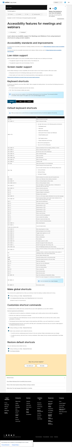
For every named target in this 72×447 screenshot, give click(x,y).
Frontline (39, 413)
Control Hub (17, 421)
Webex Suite (17, 401)
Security (17, 419)
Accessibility (50, 410)
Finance (38, 408)
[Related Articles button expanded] (64, 377)
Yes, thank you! (30, 365)
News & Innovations (50, 423)
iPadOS (29, 101)
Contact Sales (62, 405)
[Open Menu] (69, 2)
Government (39, 406)
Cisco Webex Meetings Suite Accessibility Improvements (19, 381)
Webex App (6, 404)
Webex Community (50, 418)
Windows (12, 101)
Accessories (28, 414)
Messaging (6, 410)
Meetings (6, 406)
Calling (5, 408)
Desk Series (28, 405)
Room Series (28, 407)
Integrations (50, 408)
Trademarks (56, 436)
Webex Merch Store (63, 411)
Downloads (50, 401)
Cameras (28, 403)
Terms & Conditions (39, 436)
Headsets (28, 401)
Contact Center (17, 415)
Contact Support (62, 403)
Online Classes (49, 406)
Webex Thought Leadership (62, 409)
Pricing (5, 402)
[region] (16, 443)
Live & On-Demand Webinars (50, 415)
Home (7, 7)
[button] (65, 2)
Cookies (51, 436)
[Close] (31, 441)
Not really (42, 365)
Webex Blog (61, 407)
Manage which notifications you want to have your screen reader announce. (23, 77)
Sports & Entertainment (40, 411)
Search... (56, 2)
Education (39, 402)
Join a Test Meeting (50, 404)
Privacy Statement (46, 436)
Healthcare (39, 404)
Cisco (60, 401)
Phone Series (27, 412)
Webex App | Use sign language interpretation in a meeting (19, 388)
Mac (20, 101)
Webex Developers (50, 421)
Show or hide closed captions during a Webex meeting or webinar (21, 384)
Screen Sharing (6, 413)
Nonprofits (39, 415)
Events (16, 412)
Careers (60, 413)
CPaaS (16, 417)
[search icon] (54, 2)
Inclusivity (50, 412)
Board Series (27, 409)
